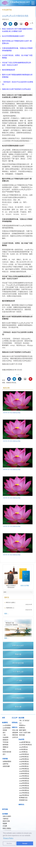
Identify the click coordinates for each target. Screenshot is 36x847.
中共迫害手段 (7, 10)
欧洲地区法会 (23, 797)
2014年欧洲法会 (24, 759)
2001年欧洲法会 (24, 790)
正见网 (5, 826)
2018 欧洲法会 (23, 749)
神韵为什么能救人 (11, 602)
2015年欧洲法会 (24, 756)
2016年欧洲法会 (24, 754)
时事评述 (22, 728)
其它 (4, 754)
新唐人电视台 (7, 828)
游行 (4, 732)
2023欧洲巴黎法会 (24, 742)
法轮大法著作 (7, 816)
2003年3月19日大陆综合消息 (11, 413)
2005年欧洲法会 (24, 781)
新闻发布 (5, 740)
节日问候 (5, 742)
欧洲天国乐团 (7, 752)
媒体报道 (5, 744)
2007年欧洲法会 (24, 776)
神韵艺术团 (6, 821)
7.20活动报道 (7, 725)
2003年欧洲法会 (24, 785)
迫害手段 (5, 764)
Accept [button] (24, 843)
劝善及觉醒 (6, 766)
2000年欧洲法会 (24, 793)
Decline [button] (9, 843)
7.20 (20, 723)
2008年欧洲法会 (24, 773)
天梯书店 (5, 818)
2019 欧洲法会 (23, 747)
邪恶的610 (22, 725)
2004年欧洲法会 (24, 783)
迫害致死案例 (7, 761)
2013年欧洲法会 (24, 761)
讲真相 (5, 730)
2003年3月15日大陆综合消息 (11, 526)
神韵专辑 (15, 735)
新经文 (6, 597)
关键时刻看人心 (10, 608)
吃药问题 (22, 735)
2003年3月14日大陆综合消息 (11, 555)
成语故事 (15, 732)
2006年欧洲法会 (24, 778)
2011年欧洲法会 (24, 766)
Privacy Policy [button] (8, 838)
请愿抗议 (5, 747)
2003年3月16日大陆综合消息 (11, 498)
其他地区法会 (23, 800)
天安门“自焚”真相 (24, 732)
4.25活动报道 (6, 728)
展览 (4, 749)
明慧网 (5, 823)
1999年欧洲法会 (24, 795)
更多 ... (6, 613)
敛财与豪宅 (22, 730)
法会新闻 (5, 737)
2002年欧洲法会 (24, 788)
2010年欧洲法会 (24, 768)
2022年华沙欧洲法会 (25, 744)
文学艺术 (15, 737)
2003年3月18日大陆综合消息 (11, 441)
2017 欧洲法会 (23, 752)
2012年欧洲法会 (24, 764)
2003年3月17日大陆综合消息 (11, 469)
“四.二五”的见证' (24, 720)
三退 (4, 735)
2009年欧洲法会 (24, 771)
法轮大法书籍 (24, 585)
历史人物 (15, 730)
